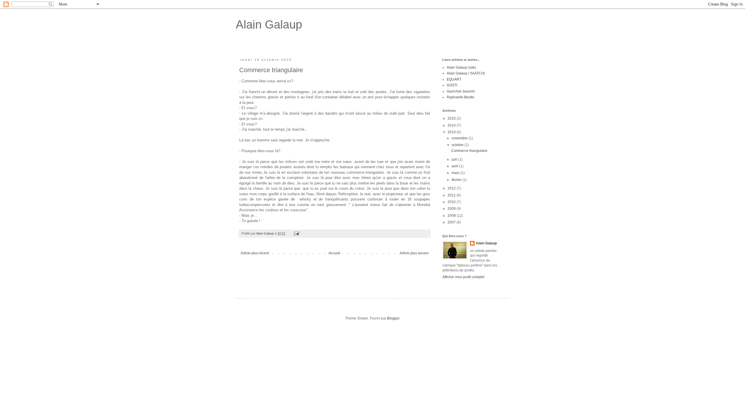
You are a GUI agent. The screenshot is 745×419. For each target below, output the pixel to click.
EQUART (454, 79)
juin (455, 159)
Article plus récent (255, 253)
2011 (452, 195)
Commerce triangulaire (469, 151)
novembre (460, 138)
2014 (452, 125)
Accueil (334, 253)
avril (455, 166)
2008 (452, 216)
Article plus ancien (414, 253)
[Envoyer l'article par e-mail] (296, 233)
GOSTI (452, 85)
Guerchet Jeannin (461, 91)
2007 (452, 222)
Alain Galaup (269, 24)
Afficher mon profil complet (463, 277)
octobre (458, 145)
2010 (452, 202)
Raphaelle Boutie (460, 97)
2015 (452, 118)
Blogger (393, 318)
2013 (452, 132)
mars (456, 173)
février (457, 180)
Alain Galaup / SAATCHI (466, 73)
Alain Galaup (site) (461, 67)
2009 (452, 209)
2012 (452, 188)
